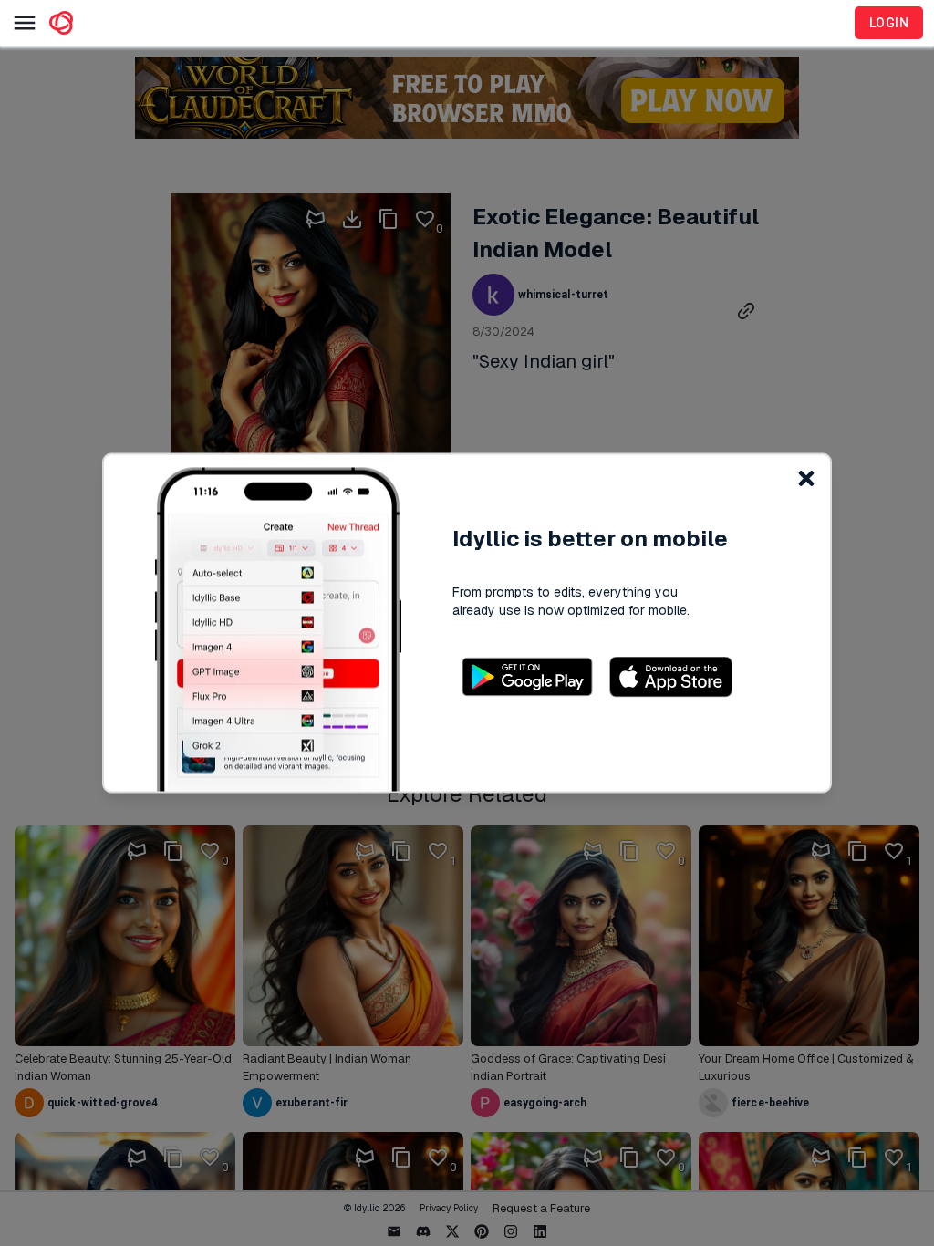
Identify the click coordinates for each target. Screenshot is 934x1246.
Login (888, 23)
